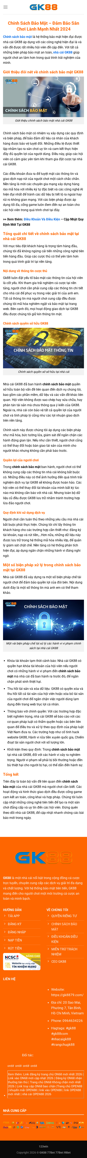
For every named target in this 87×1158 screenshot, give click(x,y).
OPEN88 (76, 1086)
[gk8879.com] (43, 7)
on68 (10, 1066)
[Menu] (5, 7)
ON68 (58, 1074)
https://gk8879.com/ (67, 995)
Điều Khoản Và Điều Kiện (42, 219)
